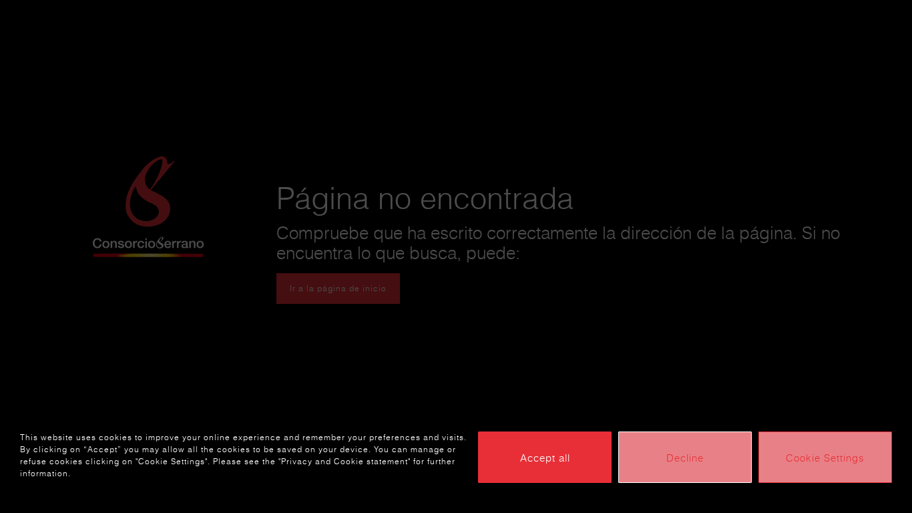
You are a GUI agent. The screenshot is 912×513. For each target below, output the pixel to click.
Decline (685, 458)
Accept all (545, 458)
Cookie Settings (825, 458)
